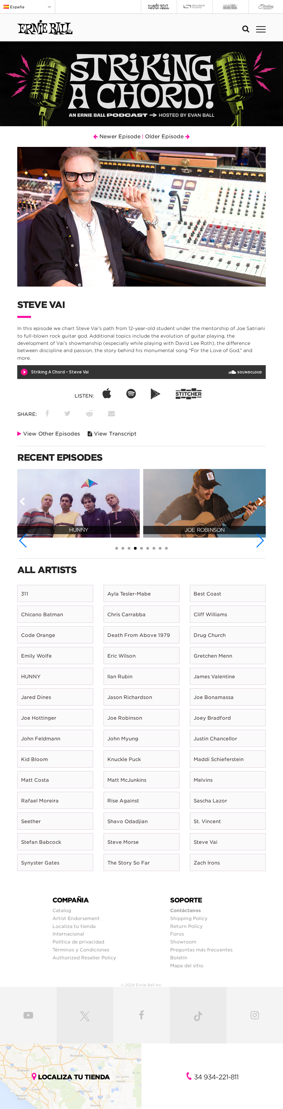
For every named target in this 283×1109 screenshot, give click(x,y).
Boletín (178, 957)
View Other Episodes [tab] (50, 434)
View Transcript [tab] (114, 434)
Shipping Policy (188, 918)
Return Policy (186, 926)
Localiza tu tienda (74, 926)
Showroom (183, 942)
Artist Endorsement (76, 918)
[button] (23, 541)
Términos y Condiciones (80, 949)
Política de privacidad (78, 942)
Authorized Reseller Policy (84, 957)
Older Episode (165, 136)
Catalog (61, 910)
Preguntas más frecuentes (201, 949)
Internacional (68, 934)
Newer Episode (119, 136)
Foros (177, 934)
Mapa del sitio (186, 965)
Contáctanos (185, 910)
